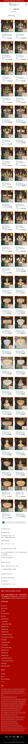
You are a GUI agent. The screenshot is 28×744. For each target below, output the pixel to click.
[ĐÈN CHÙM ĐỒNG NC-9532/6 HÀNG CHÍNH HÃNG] (21, 260)
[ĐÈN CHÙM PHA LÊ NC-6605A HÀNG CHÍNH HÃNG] (21, 363)
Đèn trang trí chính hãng (13, 721)
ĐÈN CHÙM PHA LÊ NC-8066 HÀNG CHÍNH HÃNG (6, 473)
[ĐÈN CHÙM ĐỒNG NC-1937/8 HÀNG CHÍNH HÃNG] (21, 111)
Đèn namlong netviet (19, 719)
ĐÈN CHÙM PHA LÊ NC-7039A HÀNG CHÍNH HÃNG (7, 412)
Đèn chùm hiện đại (5, 613)
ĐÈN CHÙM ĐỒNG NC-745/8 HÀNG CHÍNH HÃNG (7, 205)
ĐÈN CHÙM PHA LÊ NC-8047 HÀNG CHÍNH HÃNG (20, 453)
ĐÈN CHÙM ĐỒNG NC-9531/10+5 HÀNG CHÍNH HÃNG (20, 248)
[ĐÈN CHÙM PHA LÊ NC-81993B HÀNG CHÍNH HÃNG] (7, 505)
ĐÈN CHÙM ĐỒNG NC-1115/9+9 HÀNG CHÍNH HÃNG (6, 78)
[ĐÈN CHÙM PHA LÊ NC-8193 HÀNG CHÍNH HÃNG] (21, 464)
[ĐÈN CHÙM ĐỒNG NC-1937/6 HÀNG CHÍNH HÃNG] (7, 111)
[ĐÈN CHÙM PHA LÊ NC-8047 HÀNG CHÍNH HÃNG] (21, 444)
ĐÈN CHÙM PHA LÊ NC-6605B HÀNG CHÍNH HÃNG (7, 392)
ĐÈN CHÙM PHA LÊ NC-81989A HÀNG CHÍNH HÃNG (6, 494)
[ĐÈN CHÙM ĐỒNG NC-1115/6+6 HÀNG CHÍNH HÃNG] (21, 47)
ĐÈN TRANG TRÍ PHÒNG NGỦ (19, 717)
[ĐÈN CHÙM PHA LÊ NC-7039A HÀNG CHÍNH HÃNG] (7, 403)
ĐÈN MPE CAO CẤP (18, 708)
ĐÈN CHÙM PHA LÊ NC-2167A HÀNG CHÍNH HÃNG (7, 311)
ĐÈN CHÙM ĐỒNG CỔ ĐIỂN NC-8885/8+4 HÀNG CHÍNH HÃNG (7, 35)
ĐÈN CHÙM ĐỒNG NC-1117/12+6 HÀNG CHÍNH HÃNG (20, 78)
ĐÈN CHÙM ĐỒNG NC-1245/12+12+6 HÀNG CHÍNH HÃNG (20, 100)
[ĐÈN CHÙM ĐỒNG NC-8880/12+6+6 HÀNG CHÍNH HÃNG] (7, 217)
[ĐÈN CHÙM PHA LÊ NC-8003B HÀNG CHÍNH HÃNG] (7, 423)
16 (21, 522)
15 (19, 522)
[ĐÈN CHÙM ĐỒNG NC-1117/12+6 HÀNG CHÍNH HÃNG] (21, 69)
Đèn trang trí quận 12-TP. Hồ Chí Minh (7, 725)
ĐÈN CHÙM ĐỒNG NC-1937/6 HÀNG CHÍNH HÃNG (7, 121)
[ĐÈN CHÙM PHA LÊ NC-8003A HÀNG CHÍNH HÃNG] (21, 403)
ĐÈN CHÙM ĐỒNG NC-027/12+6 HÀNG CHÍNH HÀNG (20, 35)
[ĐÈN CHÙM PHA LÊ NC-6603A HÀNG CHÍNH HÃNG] (21, 342)
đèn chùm (12, 728)
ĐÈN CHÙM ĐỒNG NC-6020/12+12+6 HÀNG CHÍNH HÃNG (6, 163)
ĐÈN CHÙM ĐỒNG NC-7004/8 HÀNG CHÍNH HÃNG (21, 184)
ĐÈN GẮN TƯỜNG (19, 706)
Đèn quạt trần (4, 605)
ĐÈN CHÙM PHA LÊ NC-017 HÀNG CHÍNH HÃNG (21, 291)
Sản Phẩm (15, 739)
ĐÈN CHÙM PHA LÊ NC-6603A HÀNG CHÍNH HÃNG (21, 352)
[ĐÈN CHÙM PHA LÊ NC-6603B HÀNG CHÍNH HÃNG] (7, 363)
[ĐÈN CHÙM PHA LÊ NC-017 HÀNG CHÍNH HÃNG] (21, 282)
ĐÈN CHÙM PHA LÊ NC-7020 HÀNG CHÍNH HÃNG (20, 392)
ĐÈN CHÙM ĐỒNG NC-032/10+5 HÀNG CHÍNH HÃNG (6, 57)
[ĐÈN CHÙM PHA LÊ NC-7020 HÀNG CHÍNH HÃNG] (21, 383)
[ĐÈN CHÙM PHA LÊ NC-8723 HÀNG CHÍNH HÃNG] (21, 505)
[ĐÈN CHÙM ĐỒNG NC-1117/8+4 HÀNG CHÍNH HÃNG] (7, 90)
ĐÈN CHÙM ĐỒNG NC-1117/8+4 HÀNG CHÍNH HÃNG (6, 100)
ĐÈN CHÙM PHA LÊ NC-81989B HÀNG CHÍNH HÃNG (20, 494)
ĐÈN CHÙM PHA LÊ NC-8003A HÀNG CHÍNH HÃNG (21, 412)
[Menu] (2, 4)
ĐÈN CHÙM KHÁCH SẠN (14, 703)
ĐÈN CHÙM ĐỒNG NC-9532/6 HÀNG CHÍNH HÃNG (21, 269)
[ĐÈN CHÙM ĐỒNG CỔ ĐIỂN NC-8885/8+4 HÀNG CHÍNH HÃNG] (7, 26)
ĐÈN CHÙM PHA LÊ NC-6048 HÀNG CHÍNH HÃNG (6, 352)
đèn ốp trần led (21, 730)
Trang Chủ (4, 739)
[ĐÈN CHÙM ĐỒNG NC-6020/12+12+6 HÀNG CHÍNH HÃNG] (7, 153)
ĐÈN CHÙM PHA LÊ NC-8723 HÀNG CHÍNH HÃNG (20, 515)
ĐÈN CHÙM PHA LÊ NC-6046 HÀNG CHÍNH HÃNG (20, 331)
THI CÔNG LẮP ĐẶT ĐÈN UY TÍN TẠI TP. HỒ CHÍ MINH (10, 699)
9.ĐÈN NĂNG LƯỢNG (5, 642)
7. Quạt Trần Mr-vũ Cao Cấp (7, 637)
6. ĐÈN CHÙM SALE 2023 (6, 634)
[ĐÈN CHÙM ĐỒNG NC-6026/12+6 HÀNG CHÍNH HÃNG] (21, 153)
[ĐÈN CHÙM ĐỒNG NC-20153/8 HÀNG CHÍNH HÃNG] (7, 132)
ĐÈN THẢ (10, 710)
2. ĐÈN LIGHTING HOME (6, 624)
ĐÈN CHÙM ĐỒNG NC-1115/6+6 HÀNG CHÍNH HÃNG (20, 57)
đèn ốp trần (15, 730)
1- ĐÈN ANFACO (4, 621)
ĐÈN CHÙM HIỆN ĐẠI (5, 703)
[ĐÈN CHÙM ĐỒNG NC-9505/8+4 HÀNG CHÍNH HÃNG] (7, 239)
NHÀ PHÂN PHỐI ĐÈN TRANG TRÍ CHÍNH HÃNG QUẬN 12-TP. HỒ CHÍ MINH (13, 694)
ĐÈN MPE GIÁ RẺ (4, 710)
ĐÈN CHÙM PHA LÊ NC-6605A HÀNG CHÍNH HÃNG (21, 372)
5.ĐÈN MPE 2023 (4, 632)
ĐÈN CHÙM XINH (12, 706)
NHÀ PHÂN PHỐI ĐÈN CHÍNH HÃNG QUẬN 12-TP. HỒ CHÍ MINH (12, 691)
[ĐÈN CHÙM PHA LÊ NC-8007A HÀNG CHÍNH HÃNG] (7, 444)
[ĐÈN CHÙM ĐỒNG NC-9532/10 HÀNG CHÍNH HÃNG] (7, 260)
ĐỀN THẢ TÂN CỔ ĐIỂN (5, 728)
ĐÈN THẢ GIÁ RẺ (12, 712)
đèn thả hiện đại (22, 728)
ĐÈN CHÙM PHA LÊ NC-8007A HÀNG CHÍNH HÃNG (7, 453)
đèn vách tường (4, 730)
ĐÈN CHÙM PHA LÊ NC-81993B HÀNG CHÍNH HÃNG (6, 515)
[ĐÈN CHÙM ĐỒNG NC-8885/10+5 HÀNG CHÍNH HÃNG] (21, 217)
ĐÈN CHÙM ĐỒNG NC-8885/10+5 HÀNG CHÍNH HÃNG (20, 227)
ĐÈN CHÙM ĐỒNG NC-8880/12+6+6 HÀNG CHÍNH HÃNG (6, 227)
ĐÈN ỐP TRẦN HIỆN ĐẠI (10, 719)
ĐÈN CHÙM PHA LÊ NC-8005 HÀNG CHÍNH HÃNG (20, 432)
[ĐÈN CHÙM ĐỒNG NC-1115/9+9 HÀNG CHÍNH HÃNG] (7, 69)
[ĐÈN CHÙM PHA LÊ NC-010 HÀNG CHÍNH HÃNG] (7, 282)
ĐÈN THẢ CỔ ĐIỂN (4, 712)
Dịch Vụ (19, 739)
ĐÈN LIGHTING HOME (5, 708)
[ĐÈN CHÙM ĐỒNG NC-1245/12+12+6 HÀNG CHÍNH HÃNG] (21, 90)
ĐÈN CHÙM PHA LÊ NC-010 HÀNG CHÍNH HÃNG (7, 291)
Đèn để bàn (3, 616)
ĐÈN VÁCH (3, 719)
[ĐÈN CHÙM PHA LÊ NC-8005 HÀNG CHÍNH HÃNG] (21, 423)
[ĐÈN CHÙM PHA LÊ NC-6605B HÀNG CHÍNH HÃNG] (7, 383)
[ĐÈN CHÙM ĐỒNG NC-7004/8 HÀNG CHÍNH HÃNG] (21, 175)
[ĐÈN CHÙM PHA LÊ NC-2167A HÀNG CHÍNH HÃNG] (7, 302)
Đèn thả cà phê (4, 608)
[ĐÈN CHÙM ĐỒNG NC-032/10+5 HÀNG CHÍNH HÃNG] (7, 47)
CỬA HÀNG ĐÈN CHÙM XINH (6, 689)
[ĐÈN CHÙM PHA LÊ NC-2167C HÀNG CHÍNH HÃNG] (7, 322)
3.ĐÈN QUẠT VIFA (5, 626)
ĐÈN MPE (11, 708)
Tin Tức (2, 681)
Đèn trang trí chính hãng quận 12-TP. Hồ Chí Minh (9, 723)
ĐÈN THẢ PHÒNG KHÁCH (5, 714)
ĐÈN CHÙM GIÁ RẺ (21, 701)
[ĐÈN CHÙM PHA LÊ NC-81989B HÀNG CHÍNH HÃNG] (21, 484)
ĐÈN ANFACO (24, 699)
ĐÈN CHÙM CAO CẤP (5, 701)
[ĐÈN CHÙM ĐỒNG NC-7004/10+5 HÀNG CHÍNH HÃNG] (7, 175)
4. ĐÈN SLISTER (4, 629)
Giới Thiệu (3, 674)
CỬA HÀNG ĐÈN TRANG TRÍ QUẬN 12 (19, 689)
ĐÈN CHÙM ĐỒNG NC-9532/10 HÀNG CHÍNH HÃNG (6, 270)
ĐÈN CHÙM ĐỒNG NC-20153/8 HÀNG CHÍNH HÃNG (6, 141)
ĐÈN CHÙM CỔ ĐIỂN (13, 701)
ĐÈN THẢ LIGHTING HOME (20, 712)
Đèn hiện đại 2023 (5, 619)
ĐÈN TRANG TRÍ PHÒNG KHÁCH (7, 717)
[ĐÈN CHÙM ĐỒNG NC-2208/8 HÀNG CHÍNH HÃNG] (21, 132)
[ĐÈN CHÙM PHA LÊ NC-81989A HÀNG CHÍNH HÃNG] (7, 484)
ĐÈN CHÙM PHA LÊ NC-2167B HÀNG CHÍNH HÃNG (20, 311)
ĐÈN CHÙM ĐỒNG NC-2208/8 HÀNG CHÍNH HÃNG (21, 141)
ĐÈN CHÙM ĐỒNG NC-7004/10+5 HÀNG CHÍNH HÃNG (6, 184)
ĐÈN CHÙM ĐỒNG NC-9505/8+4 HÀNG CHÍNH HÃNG (6, 248)
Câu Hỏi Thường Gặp (5, 679)
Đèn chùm (3, 611)
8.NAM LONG (4, 639)
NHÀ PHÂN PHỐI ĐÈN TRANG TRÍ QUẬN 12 (8, 697)
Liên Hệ (2, 676)
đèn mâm (17, 728)
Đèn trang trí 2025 (4, 721)
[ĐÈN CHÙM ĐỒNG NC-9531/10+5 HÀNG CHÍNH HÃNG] (21, 239)
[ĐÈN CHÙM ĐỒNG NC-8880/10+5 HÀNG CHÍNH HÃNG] (21, 196)
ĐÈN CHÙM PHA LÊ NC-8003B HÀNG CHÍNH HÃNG (7, 432)
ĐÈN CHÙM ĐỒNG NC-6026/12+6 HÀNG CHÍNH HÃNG (20, 163)
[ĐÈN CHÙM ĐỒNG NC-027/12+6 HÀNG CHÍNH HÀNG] (21, 26)
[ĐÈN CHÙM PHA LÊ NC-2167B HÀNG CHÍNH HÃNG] (21, 302)
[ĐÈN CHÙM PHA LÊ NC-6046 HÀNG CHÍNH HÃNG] (21, 322)
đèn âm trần (10, 730)
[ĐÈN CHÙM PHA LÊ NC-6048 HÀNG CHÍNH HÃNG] (7, 342)
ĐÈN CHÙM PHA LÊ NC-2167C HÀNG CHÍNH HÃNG (7, 331)
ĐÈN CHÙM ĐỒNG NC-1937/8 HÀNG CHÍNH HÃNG (21, 121)
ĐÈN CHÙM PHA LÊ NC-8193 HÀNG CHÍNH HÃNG (20, 473)
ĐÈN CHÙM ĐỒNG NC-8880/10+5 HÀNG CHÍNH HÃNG (20, 206)
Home (10, 9)
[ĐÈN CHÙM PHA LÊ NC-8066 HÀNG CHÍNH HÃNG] (7, 464)
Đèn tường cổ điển (18, 725)
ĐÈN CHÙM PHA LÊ (4, 706)
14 (16, 522)
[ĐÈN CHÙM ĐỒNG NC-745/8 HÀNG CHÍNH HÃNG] (7, 196)
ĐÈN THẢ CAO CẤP (16, 710)
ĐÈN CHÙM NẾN (22, 703)
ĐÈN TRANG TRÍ (14, 714)
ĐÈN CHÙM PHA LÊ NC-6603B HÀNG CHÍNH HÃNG (7, 372)
